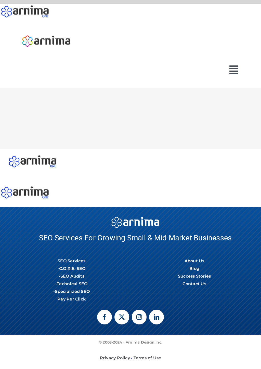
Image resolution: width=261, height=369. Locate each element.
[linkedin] (156, 317)
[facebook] (104, 317)
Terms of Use (147, 358)
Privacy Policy (115, 358)
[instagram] (139, 317)
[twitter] (121, 317)
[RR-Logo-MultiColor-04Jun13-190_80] (46, 33)
